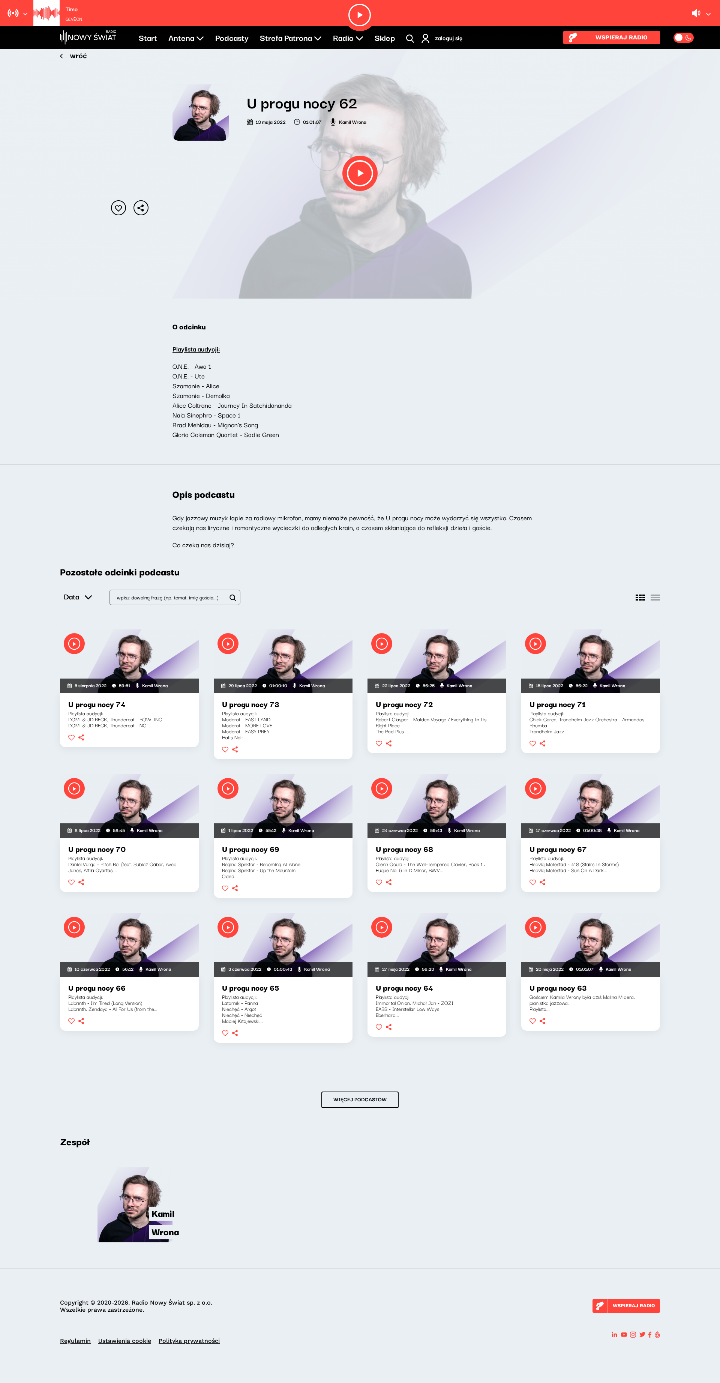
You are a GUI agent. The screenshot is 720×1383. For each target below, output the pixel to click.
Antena (181, 37)
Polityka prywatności (189, 1340)
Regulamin (75, 1340)
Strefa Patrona (286, 37)
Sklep (385, 37)
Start (148, 37)
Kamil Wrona (352, 121)
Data (71, 596)
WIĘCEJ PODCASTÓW (360, 1099)
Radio (343, 37)
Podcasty (232, 37)
